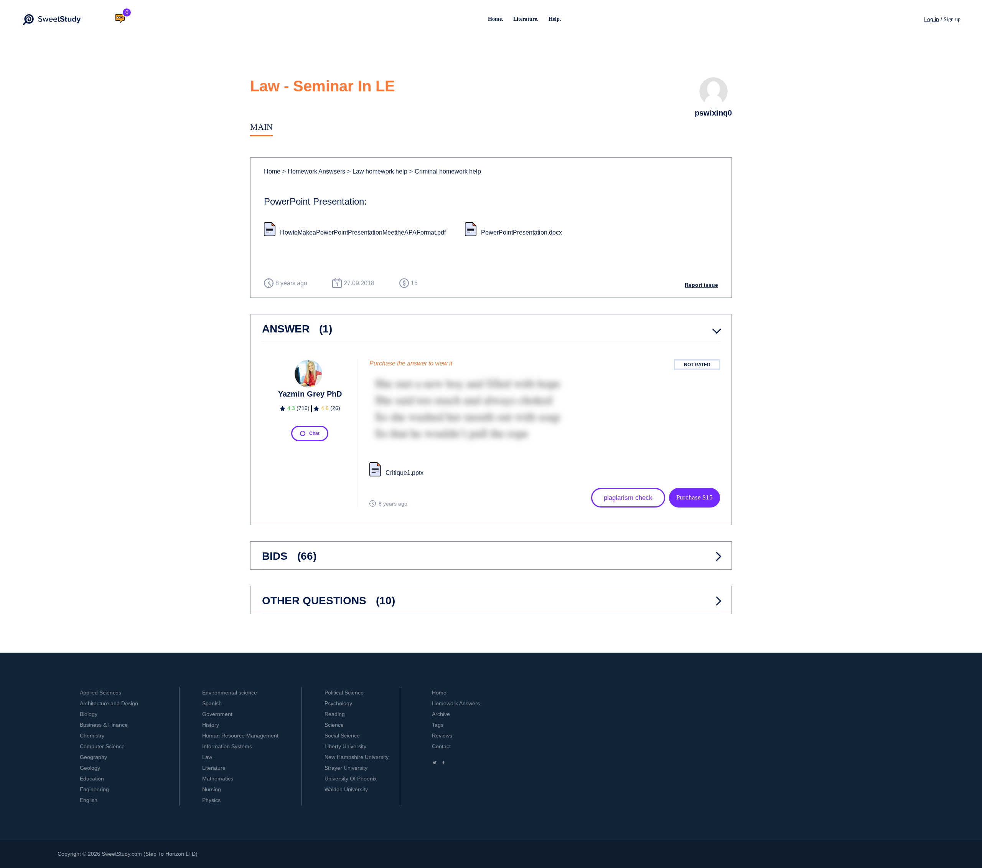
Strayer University (346, 768)
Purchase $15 (694, 497)
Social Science (342, 735)
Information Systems (227, 746)
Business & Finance (104, 725)
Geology (90, 768)
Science (334, 725)
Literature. (526, 19)
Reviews (442, 735)
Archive (441, 714)
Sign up (952, 19)
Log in (931, 19)
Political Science (344, 692)
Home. (495, 19)
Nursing (211, 789)
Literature (214, 768)
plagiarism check (628, 497)
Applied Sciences (100, 692)
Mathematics (217, 778)
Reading (335, 714)
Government (217, 714)
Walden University (346, 789)
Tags (437, 725)
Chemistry (92, 735)
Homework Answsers (313, 171)
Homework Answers (456, 703)
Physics (211, 800)
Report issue (701, 285)
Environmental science (229, 692)
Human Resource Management (240, 735)
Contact (441, 746)
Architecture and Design (109, 703)
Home (272, 171)
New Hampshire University (357, 757)
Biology (88, 714)
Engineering (94, 789)
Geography (93, 757)
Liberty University (345, 746)
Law (207, 757)
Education (92, 778)
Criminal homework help (445, 171)
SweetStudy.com (122, 854)
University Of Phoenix (351, 778)
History (210, 725)
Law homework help (377, 171)
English (88, 800)
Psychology (338, 703)
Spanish (212, 703)
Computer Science (102, 746)
